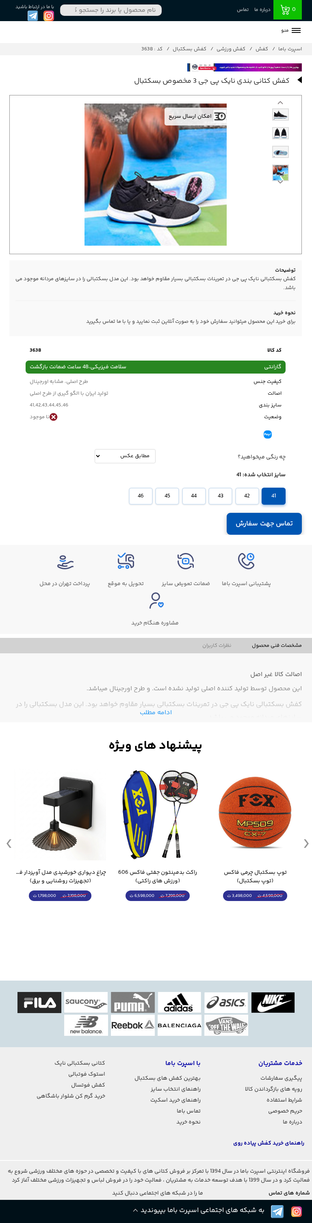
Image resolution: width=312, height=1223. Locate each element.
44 (194, 496)
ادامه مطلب (156, 713)
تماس (243, 10)
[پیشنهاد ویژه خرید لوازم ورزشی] (155, 746)
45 (167, 496)
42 (247, 496)
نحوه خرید (188, 1122)
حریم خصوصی (285, 1111)
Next (280, 105)
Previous (280, 184)
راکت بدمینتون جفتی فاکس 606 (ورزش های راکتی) (157, 877)
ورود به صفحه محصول (255, 911)
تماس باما (189, 1111)
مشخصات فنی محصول (277, 646)
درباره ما (262, 10)
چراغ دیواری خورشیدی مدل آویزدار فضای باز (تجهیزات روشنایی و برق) (60, 877)
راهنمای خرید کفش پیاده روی (268, 1143)
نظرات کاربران (217, 646)
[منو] (296, 31)
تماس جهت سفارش (264, 524)
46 (141, 496)
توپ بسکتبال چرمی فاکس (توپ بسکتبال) (255, 877)
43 (220, 496)
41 (273, 496)
